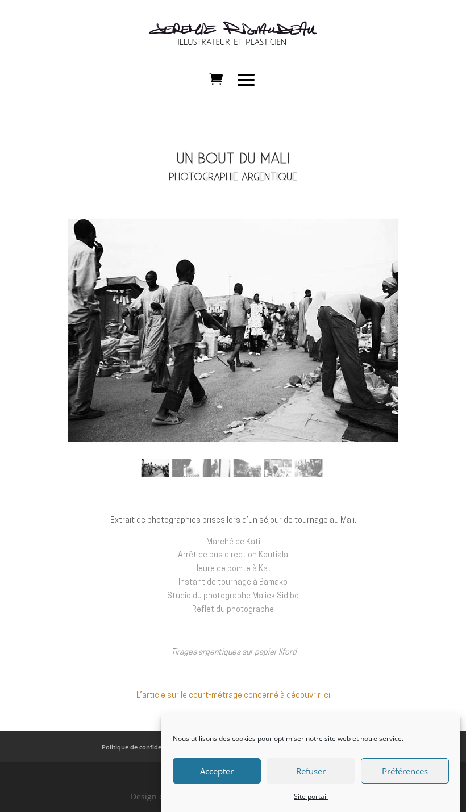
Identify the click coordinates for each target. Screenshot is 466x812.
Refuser (311, 771)
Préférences (405, 771)
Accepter (217, 771)
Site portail (311, 796)
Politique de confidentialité (142, 747)
